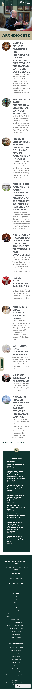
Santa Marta (16, 634)
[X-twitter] (18, 584)
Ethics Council (16, 653)
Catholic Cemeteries (16, 622)
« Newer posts (7, 442)
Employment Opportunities (16, 600)
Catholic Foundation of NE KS (16, 628)
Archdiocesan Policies (16, 647)
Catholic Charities (16, 619)
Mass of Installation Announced (21, 378)
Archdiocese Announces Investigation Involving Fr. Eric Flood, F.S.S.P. (16, 515)
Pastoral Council (16, 662)
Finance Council (16, 659)
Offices (16, 603)
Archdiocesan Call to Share (16, 610)
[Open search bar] (21, 2)
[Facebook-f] (10, 584)
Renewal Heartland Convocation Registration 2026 (16, 507)
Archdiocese (11, 461)
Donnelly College (16, 631)
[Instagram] (14, 584)
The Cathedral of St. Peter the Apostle (14, 615)
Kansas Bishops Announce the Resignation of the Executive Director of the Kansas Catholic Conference (21, 57)
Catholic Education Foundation (16, 625)
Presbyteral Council (16, 665)
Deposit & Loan (16, 650)
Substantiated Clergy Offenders (16, 675)
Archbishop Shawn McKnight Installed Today (20, 313)
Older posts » (19, 442)
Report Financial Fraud (16, 672)
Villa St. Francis (16, 637)
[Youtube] (22, 584)
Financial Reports (16, 656)
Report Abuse (16, 668)
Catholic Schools (16, 596)
